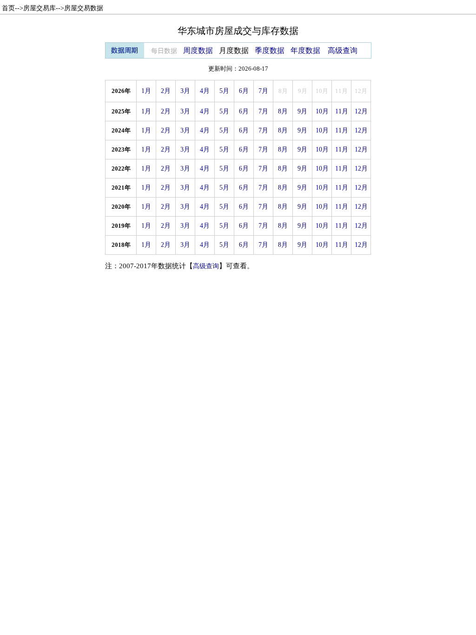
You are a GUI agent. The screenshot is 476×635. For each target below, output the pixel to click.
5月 (224, 90)
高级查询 (342, 50)
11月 (341, 111)
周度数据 (198, 50)
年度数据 (305, 50)
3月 (185, 90)
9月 (302, 111)
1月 (146, 90)
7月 (263, 90)
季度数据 (269, 50)
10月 (322, 111)
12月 (361, 111)
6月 (244, 90)
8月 (283, 111)
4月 (205, 90)
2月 (166, 90)
